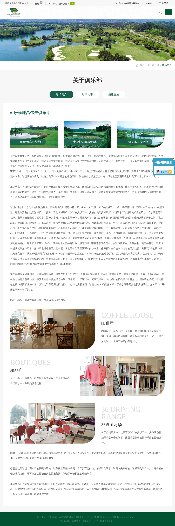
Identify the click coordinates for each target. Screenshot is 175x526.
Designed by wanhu (129, 517)
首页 (142, 65)
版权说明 (98, 521)
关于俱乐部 (153, 65)
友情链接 (76, 521)
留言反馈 (108, 521)
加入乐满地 (65, 521)
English (149, 3)
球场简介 (61, 94)
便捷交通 (113, 94)
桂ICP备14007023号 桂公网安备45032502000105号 (98, 517)
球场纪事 (87, 94)
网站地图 (87, 521)
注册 (161, 3)
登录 (166, 3)
